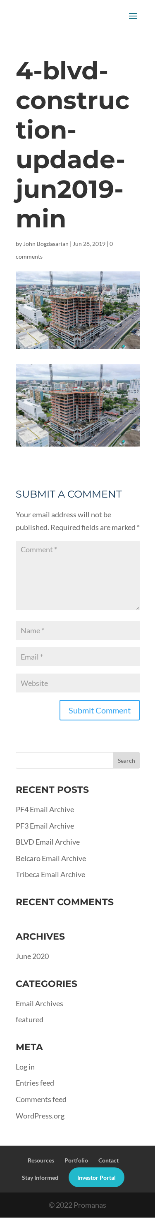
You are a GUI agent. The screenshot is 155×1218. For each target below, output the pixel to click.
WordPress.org (40, 1115)
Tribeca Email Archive (50, 874)
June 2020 (32, 956)
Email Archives (39, 1003)
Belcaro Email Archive (51, 858)
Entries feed (35, 1082)
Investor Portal (96, 1177)
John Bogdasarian (46, 243)
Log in (25, 1066)
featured (29, 1019)
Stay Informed (40, 1177)
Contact (108, 1160)
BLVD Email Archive (48, 841)
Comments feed (41, 1099)
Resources (41, 1160)
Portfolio (76, 1160)
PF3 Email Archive (45, 825)
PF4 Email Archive (45, 809)
